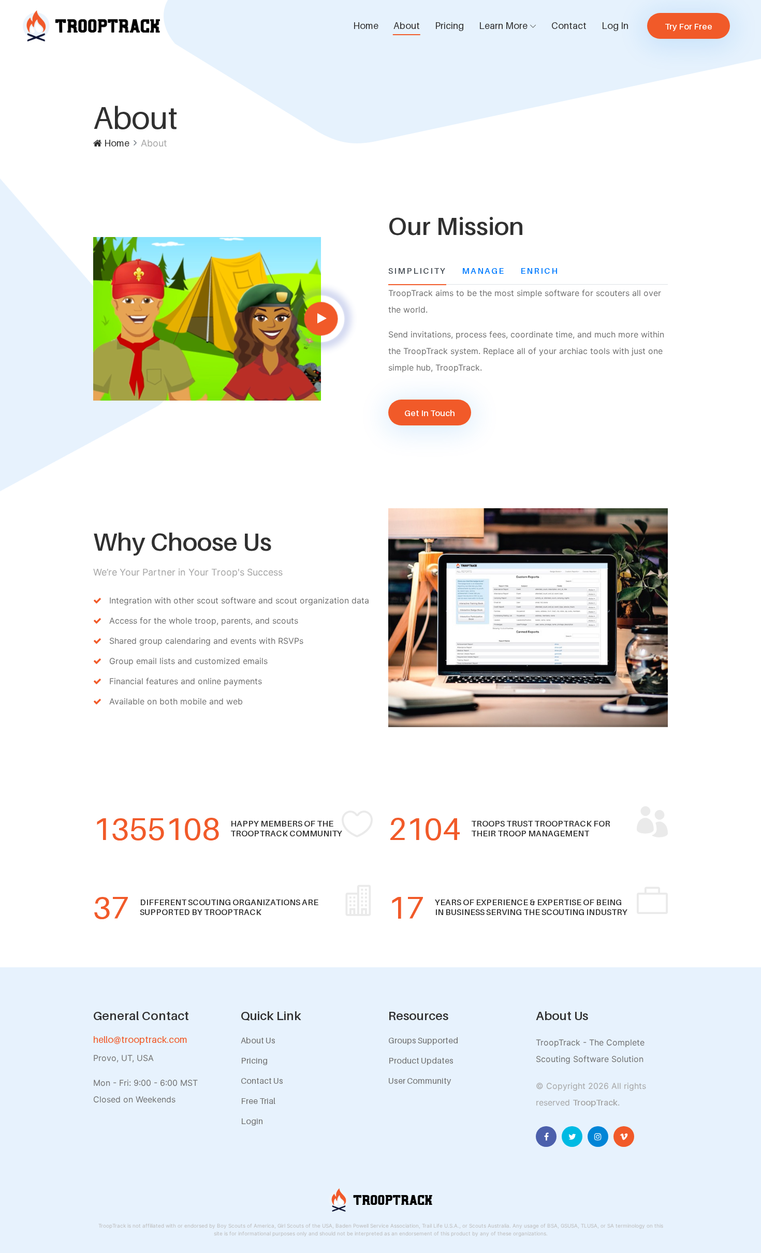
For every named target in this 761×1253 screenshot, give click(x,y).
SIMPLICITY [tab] (417, 271)
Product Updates (420, 1060)
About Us (258, 1040)
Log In (615, 25)
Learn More (503, 25)
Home (365, 25)
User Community (419, 1080)
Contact (569, 25)
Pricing (449, 25)
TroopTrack (595, 1102)
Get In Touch (429, 413)
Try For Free (688, 26)
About (406, 25)
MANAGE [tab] (483, 271)
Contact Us (262, 1080)
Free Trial (258, 1101)
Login (252, 1121)
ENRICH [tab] (539, 271)
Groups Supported (423, 1040)
